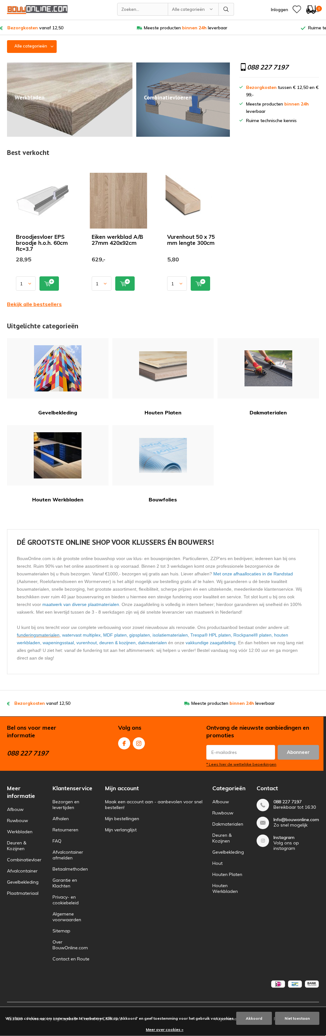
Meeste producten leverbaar (185, 28)
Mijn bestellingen (122, 818)
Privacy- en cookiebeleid (66, 900)
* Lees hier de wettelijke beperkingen (241, 764)
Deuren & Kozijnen (16, 845)
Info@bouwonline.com (296, 819)
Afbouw (15, 809)
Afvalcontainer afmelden (68, 855)
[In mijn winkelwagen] (49, 283)
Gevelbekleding (57, 412)
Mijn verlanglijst (121, 830)
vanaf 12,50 (35, 28)
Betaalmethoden (70, 869)
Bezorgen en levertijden (66, 804)
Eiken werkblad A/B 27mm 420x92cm (117, 239)
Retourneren (65, 830)
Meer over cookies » (164, 1029)
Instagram (139, 743)
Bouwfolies (163, 499)
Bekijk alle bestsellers (34, 304)
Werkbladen (19, 832)
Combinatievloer (24, 860)
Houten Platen (163, 412)
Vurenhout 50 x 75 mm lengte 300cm (191, 239)
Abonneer (298, 752)
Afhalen (61, 818)
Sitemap (61, 931)
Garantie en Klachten (65, 883)
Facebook (124, 743)
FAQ (57, 841)
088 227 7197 (287, 802)
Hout (217, 863)
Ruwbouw (17, 820)
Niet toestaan (297, 1018)
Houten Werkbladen (57, 499)
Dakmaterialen (268, 412)
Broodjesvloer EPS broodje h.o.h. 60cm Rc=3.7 (42, 242)
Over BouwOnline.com (70, 945)
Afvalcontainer (22, 871)
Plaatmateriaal (23, 893)
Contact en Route (71, 959)
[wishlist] (297, 9)
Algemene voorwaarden (67, 917)
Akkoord (254, 1018)
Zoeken (226, 9)
